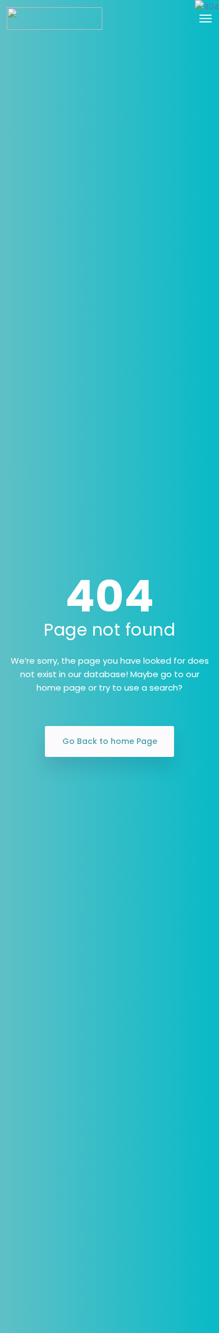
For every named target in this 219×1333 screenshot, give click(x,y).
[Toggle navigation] (205, 18)
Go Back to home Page (109, 741)
